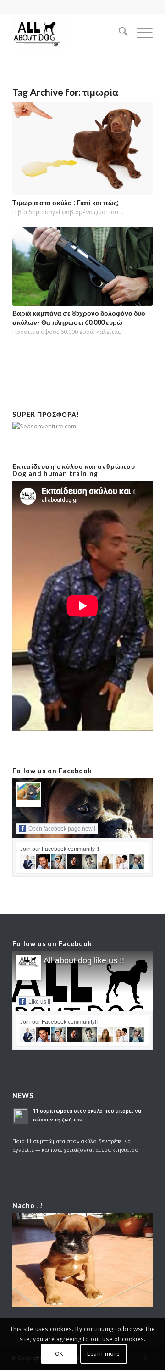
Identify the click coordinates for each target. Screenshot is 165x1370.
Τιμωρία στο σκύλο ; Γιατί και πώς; (65, 202)
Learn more (103, 1354)
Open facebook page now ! (61, 829)
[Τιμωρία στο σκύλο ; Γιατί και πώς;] (82, 148)
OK (59, 1354)
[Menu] (140, 32)
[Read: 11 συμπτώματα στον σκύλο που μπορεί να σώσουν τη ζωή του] (20, 1116)
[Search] (118, 32)
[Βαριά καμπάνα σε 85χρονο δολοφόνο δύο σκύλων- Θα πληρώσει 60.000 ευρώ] (82, 266)
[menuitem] (118, 32)
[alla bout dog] (68, 32)
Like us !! (39, 1001)
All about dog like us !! (84, 960)
